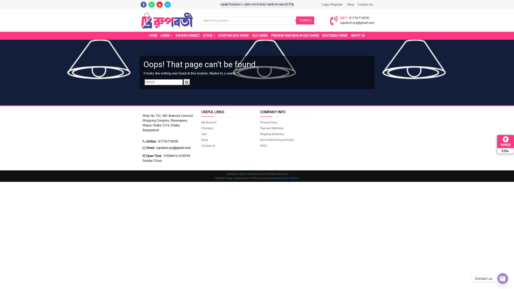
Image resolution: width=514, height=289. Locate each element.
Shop (350, 4)
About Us (358, 35)
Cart (204, 134)
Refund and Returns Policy (277, 139)
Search (305, 20)
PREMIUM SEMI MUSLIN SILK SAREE (295, 35)
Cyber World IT (290, 178)
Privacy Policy (268, 122)
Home (153, 35)
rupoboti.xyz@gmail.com (357, 23)
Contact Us (365, 4)
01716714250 (359, 18)
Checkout (207, 128)
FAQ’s (263, 145)
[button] (169, 123)
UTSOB (207, 35)
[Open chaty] (502, 278)
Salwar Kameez (188, 35)
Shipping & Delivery (272, 134)
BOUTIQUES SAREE (335, 35)
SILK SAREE (260, 35)
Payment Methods (272, 128)
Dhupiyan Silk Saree (233, 35)
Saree (165, 35)
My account (208, 122)
